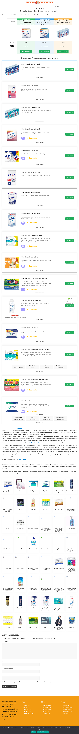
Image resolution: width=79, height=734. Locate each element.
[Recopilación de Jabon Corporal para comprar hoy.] (46, 521)
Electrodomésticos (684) (48, 705)
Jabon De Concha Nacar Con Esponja (7, 491)
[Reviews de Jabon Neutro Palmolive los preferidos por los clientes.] (71, 542)
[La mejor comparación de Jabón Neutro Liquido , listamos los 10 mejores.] (33, 542)
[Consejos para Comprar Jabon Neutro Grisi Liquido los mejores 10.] (59, 581)
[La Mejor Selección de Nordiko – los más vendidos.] (20, 502)
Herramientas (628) (47, 709)
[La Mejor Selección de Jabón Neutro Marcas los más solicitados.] (8, 581)
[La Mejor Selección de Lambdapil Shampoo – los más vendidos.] (20, 542)
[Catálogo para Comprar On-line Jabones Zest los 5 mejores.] (59, 601)
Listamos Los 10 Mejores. (33, 549)
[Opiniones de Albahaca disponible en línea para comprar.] (8, 601)
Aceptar (33, 731)
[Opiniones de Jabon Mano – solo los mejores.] (71, 581)
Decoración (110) (27, 711)
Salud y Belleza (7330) (67, 711)
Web (3, 675)
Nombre (4, 662)
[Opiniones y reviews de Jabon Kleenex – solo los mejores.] (8, 502)
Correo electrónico (7, 668)
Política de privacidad (43, 731)
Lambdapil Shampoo (20, 548)
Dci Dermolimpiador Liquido (46, 491)
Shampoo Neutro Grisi (59, 568)
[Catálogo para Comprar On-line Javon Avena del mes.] (33, 502)
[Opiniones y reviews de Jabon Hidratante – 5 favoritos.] (33, 581)
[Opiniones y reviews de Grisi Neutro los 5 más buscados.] (46, 581)
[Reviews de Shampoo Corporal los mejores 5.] (71, 484)
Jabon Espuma (71, 528)
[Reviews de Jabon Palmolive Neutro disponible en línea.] (33, 484)
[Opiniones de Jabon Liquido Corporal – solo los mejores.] (71, 601)
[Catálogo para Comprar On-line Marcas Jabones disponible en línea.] (46, 601)
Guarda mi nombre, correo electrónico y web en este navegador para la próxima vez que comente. (30, 682)
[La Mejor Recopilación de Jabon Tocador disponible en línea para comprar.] (46, 502)
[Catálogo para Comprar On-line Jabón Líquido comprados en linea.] (71, 561)
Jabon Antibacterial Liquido (46, 569)
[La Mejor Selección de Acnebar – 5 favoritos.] (8, 561)
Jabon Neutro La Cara (46, 548)
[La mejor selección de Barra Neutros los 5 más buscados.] (8, 620)
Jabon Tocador (46, 509)
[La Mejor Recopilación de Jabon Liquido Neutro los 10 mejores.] (33, 521)
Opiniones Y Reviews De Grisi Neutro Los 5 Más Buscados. (46, 589)
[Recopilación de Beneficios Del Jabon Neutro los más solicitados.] (46, 484)
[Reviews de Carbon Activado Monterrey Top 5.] (59, 620)
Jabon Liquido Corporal (71, 608)
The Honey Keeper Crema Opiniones (71, 510)
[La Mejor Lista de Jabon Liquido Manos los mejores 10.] (20, 581)
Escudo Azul (71, 627)
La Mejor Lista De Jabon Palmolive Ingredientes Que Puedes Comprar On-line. (58, 530)
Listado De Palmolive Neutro (33, 569)
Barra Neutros (8, 627)
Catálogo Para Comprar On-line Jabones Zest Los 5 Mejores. (58, 609)
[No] (77, 730)
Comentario (5, 641)
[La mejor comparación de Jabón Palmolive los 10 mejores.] (59, 484)
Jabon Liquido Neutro (33, 528)
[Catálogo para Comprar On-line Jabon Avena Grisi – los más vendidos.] (59, 502)
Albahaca (8, 607)
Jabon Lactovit (20, 568)
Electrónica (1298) (47, 707)
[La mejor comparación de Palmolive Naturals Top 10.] (33, 620)
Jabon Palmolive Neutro (33, 491)
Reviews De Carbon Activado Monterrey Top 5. (58, 628)
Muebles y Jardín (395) (68, 709)
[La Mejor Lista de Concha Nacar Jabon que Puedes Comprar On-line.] (8, 484)
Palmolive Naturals (33, 627)
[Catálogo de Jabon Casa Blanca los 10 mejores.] (8, 542)
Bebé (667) (25, 707)
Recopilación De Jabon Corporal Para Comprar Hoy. (45, 529)
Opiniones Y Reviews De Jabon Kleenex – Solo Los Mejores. (7, 510)
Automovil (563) (26, 705)
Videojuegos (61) (66, 713)
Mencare (46, 627)
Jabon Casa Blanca (7, 548)
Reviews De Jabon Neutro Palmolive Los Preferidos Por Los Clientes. (71, 550)
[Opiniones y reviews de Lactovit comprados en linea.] (20, 561)
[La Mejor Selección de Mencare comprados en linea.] (46, 620)
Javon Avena (33, 509)
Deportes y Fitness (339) (28, 713)
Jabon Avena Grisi (59, 509)
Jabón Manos (20, 627)
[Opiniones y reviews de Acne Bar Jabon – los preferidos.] (20, 521)
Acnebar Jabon (20, 528)
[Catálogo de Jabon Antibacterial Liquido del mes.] (46, 561)
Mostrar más (39, 371)
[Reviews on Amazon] (15, 315)
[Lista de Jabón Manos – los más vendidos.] (20, 620)
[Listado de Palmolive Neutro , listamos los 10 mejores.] (33, 561)
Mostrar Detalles (39, 77)
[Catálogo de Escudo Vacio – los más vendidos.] (20, 601)
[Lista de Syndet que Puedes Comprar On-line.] (8, 521)
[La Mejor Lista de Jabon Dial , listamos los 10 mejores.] (33, 601)
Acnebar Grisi (8, 568)
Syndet (7, 528)
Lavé (20, 490)
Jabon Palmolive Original (58, 549)
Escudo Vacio (20, 607)
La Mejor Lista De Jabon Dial (33, 608)
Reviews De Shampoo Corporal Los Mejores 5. (71, 491)
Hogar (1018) (46, 711)
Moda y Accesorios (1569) (68, 707)
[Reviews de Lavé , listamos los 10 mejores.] (20, 484)
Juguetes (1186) (46, 713)
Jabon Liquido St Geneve (20, 589)
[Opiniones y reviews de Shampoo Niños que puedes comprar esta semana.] (71, 502)
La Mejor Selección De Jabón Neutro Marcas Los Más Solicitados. (8, 589)
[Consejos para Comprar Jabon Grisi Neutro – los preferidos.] (59, 561)
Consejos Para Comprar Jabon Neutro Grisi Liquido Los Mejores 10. (59, 590)
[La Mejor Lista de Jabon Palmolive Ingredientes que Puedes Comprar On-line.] (59, 521)
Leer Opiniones (26, 51)
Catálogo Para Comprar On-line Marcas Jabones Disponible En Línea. (46, 609)
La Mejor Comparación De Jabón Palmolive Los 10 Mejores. (59, 491)
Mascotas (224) (66, 705)
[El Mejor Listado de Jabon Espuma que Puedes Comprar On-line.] (71, 521)
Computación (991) (27, 709)
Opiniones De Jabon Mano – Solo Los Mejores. (71, 589)
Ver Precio (70, 69)
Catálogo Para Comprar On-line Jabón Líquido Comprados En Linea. (71, 570)
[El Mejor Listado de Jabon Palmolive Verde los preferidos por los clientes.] (59, 542)
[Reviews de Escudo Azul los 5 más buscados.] (71, 620)
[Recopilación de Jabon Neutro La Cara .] (46, 542)
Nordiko (20, 509)
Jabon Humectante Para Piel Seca (33, 589)
